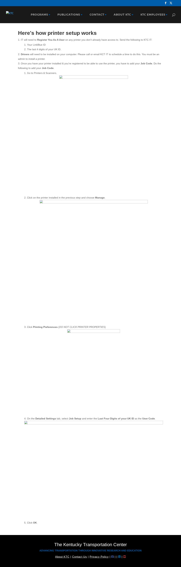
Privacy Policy (99, 556)
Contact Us (79, 556)
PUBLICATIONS (68, 14)
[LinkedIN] (119, 556)
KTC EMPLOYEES (152, 14)
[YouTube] (124, 556)
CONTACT (96, 14)
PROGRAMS (38, 14)
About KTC (62, 556)
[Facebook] (112, 556)
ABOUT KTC (121, 14)
